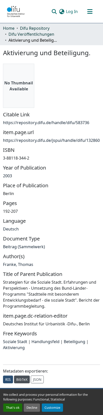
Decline (31, 407)
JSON (37, 379)
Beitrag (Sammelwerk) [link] (24, 246)
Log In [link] (72, 11)
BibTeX (22, 379)
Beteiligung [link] (74, 341)
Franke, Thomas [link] (18, 264)
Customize (52, 407)
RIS (8, 379)
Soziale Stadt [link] (15, 341)
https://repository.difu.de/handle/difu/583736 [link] (46, 122)
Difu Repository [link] (35, 28)
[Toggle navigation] (90, 11)
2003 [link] (7, 176)
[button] (15, 11)
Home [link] (8, 28)
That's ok (13, 407)
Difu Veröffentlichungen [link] (31, 34)
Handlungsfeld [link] (46, 341)
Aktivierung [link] (14, 347)
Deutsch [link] (11, 229)
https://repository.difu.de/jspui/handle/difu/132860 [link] (51, 140)
